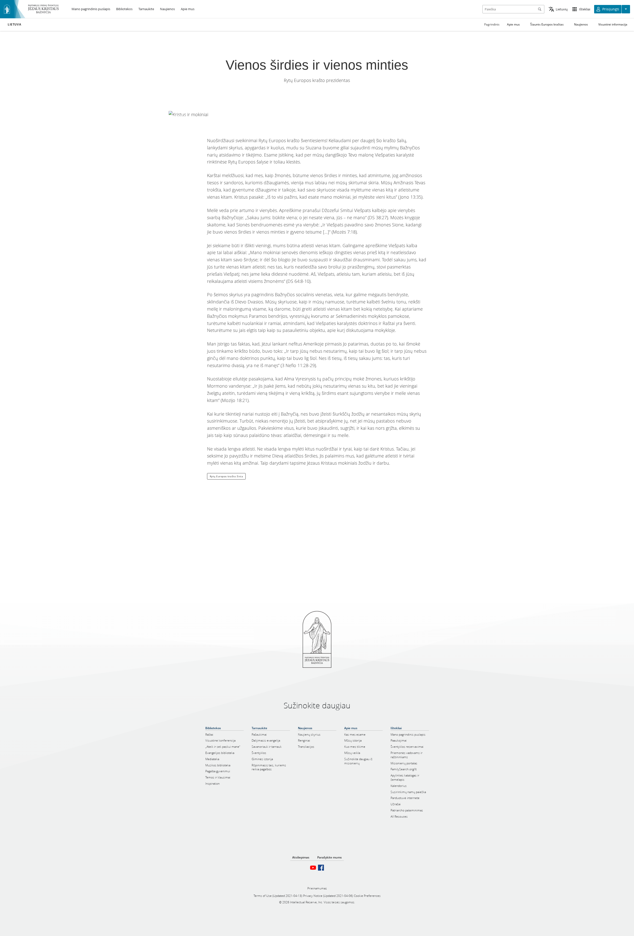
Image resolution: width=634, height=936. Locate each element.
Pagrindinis (492, 24)
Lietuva (14, 24)
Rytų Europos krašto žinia (226, 476)
